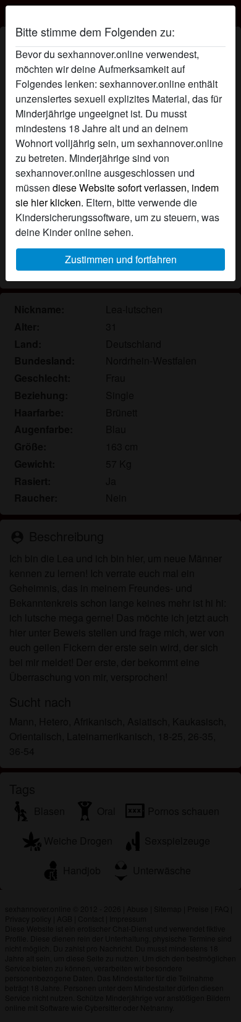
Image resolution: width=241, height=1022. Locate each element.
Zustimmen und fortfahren (121, 259)
